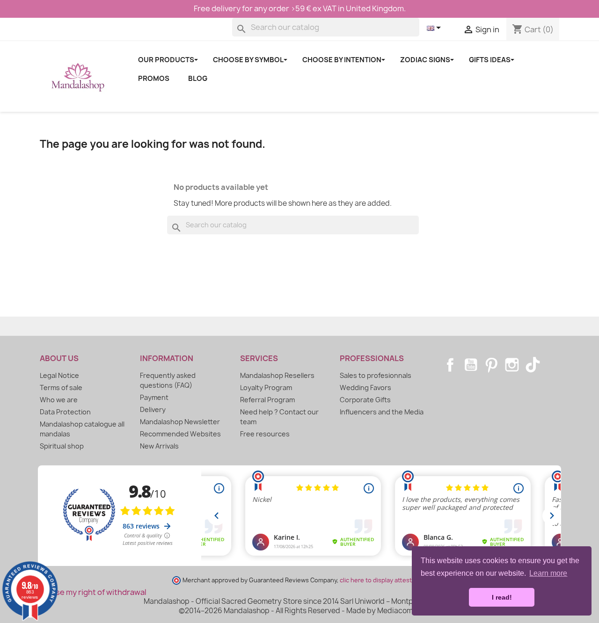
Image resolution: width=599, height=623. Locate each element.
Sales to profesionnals (375, 375)
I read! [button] (502, 597)
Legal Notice (59, 375)
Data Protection (65, 411)
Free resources (265, 433)
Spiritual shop (62, 446)
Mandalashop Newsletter (180, 421)
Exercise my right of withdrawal (89, 592)
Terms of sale (61, 387)
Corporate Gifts (365, 399)
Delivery (153, 409)
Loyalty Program (266, 387)
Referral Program (267, 399)
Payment (154, 397)
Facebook (450, 364)
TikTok (532, 364)
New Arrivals (159, 446)
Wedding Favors (365, 387)
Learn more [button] (548, 573)
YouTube (470, 364)
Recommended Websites (180, 433)
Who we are (59, 399)
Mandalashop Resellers (277, 375)
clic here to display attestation (383, 580)
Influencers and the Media (382, 411)
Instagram (512, 364)
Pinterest (491, 364)
